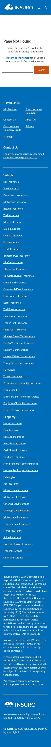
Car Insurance (11, 181)
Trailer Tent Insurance (15, 322)
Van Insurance (11, 188)
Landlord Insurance (14, 456)
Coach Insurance (12, 235)
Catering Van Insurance (16, 503)
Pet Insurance (11, 483)
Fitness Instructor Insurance (19, 410)
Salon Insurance (12, 537)
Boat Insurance (11, 430)
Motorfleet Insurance (15, 497)
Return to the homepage (20, 57)
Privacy (30, 126)
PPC (44, 728)
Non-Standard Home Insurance (20, 463)
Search (41, 69)
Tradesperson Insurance (16, 523)
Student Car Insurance (15, 349)
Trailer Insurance (12, 550)
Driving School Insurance (17, 510)
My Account (10, 109)
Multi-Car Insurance (14, 329)
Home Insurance (12, 423)
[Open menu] (39, 7)
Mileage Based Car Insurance (19, 336)
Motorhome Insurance (15, 490)
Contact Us (9, 119)
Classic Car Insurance (15, 269)
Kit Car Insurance (13, 262)
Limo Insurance (11, 228)
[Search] (46, 7)
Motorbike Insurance (14, 201)
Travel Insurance (12, 376)
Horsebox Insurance (14, 443)
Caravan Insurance (13, 436)
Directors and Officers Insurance (21, 396)
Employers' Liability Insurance (20, 403)
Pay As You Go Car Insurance (19, 342)
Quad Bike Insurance (14, 282)
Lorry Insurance (12, 302)
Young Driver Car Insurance (18, 363)
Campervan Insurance (15, 316)
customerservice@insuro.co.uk (20, 157)
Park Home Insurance (15, 450)
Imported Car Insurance (16, 255)
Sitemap (8, 136)
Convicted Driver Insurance (18, 275)
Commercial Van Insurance (18, 289)
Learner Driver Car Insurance (19, 356)
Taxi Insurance (11, 215)
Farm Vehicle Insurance (16, 295)
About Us (31, 119)
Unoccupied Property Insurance (20, 470)
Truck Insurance (12, 248)
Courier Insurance (13, 557)
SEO (34, 728)
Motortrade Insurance (15, 517)
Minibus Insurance (13, 222)
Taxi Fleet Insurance (14, 309)
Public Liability (11, 389)
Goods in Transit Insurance (18, 544)
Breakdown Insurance (15, 195)
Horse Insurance (12, 530)
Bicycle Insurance (13, 208)
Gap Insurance (11, 242)
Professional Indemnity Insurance (22, 383)
